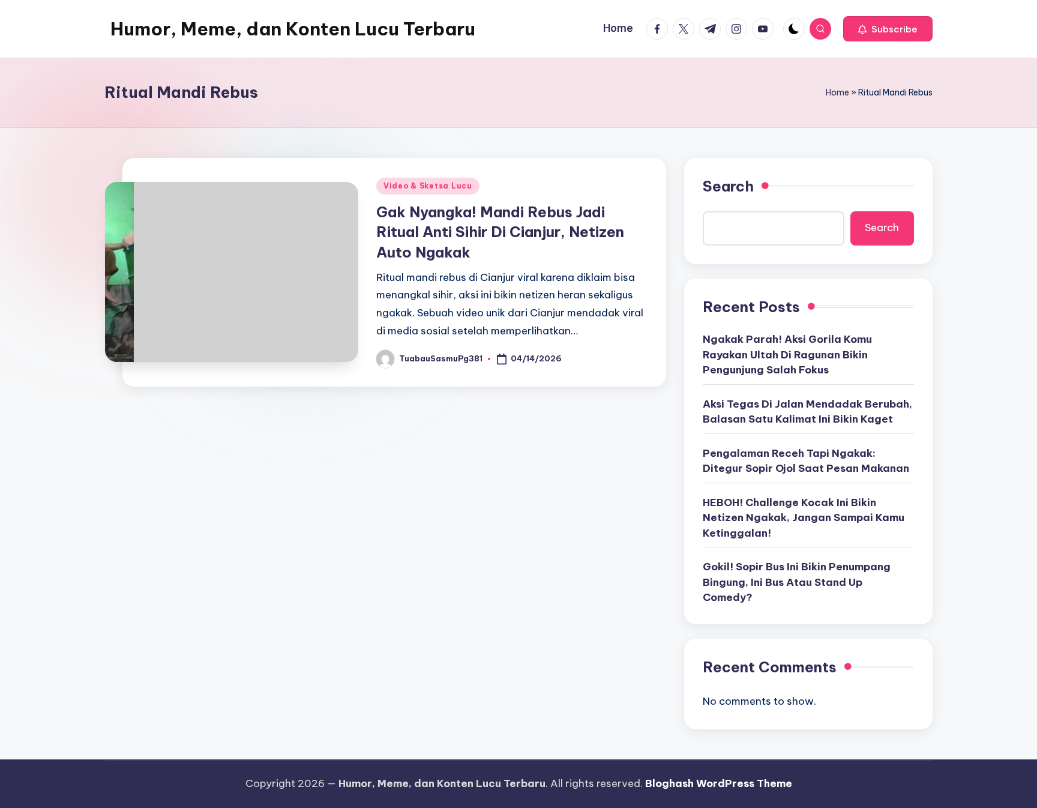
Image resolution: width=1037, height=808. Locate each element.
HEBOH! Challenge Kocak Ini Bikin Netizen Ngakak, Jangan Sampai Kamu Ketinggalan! (803, 518)
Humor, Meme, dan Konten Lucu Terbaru (292, 28)
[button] (888, 28)
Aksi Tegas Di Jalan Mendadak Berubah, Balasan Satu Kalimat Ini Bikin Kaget (807, 411)
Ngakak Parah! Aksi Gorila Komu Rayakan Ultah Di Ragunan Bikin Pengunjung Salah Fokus (787, 354)
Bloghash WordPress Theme (718, 783)
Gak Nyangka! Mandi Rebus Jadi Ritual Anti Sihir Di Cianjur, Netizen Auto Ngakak (500, 232)
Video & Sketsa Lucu (427, 185)
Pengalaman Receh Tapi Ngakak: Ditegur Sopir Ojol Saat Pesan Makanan (806, 461)
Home (837, 92)
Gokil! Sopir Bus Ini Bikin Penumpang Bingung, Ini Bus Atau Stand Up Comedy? (797, 582)
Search (728, 186)
